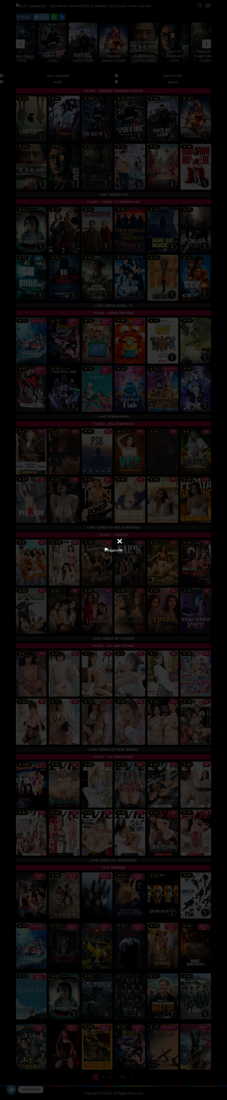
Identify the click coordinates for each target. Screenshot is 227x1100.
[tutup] (119, 541)
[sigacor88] (113, 550)
